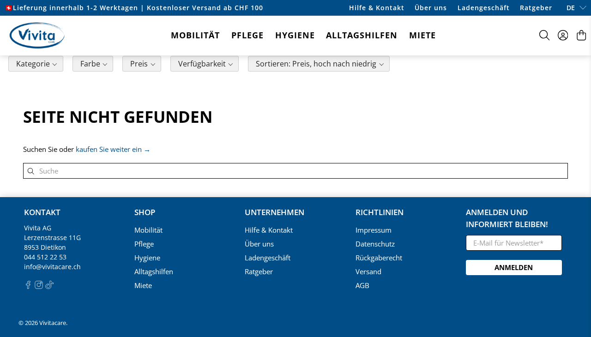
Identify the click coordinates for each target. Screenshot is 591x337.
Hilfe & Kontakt (376, 7)
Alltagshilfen (362, 35)
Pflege (247, 35)
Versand (368, 271)
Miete (422, 35)
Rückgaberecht (379, 257)
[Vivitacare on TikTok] (49, 286)
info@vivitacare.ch (52, 266)
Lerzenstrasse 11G (52, 237)
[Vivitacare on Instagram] (39, 286)
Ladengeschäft (484, 7)
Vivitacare (52, 323)
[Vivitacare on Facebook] (28, 286)
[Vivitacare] (37, 35)
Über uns (431, 7)
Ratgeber (536, 7)
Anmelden (514, 267)
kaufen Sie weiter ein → (113, 149)
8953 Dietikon (45, 247)
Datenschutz (375, 243)
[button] (36, 64)
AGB (362, 285)
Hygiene (295, 35)
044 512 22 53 (45, 257)
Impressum (374, 230)
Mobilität (195, 35)
